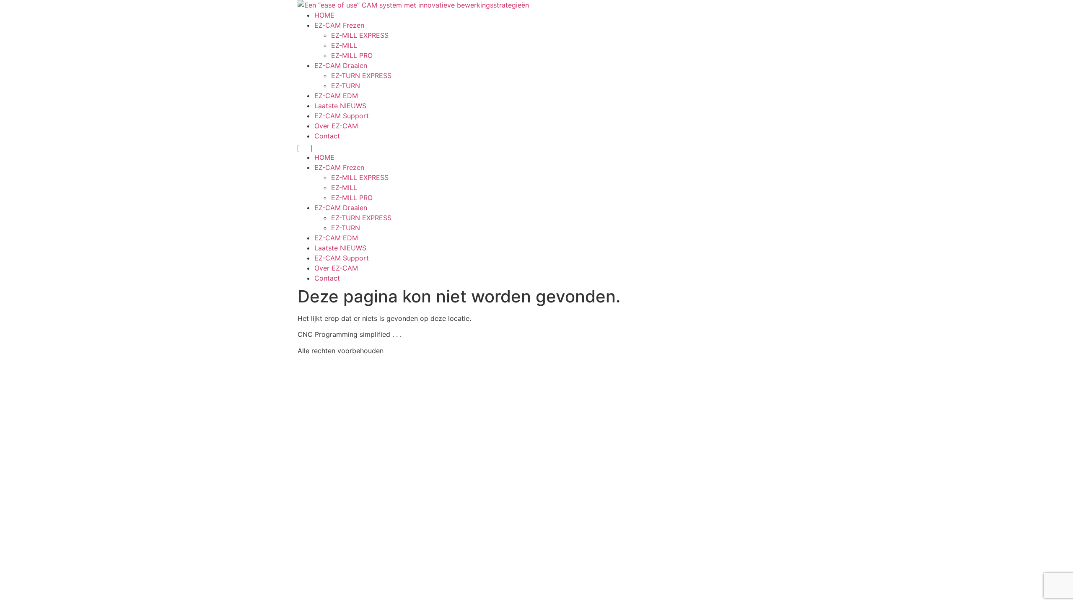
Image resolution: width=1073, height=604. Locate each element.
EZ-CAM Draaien (340, 65)
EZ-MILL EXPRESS (360, 35)
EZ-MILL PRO (352, 55)
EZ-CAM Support (341, 116)
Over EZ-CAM (336, 126)
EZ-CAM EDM (336, 95)
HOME (324, 15)
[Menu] (305, 148)
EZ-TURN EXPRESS (361, 75)
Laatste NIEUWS (340, 106)
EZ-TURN (345, 85)
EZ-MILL (344, 45)
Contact (327, 136)
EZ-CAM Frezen (339, 25)
